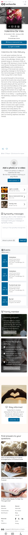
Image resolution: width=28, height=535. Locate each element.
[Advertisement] (14, 133)
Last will (17, 515)
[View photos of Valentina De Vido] (14, 16)
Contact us (3, 523)
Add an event (5, 252)
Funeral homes (5, 510)
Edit (3, 153)
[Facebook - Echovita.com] (15, 519)
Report (8, 153)
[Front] (8, 4)
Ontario (18, 38)
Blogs (16, 513)
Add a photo (13, 180)
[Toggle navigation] (25, 4)
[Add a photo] (12, 26)
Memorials (17, 508)
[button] (7, 2)
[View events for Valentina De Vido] (18, 26)
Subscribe (13, 420)
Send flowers (4, 513)
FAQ (2, 521)
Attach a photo (7, 240)
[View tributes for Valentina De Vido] (15, 26)
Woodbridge (12, 38)
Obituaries (3, 508)
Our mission (18, 510)
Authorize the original (18, 153)
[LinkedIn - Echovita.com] (22, 519)
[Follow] (6, 149)
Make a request (10, 332)
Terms (16, 521)
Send (22, 240)
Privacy (17, 523)
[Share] (9, 26)
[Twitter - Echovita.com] (19, 519)
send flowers (5, 67)
